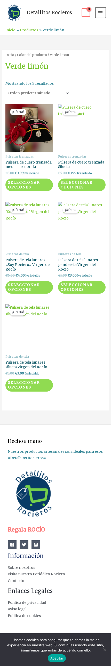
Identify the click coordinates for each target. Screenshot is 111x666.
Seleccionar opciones (24, 184)
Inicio (9, 55)
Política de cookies (24, 616)
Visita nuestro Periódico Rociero (36, 574)
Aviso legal (17, 609)
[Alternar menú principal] (100, 12)
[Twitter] (24, 544)
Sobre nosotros (21, 567)
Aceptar (57, 658)
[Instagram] (35, 544)
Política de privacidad (27, 602)
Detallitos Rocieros (49, 13)
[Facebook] (12, 544)
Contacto (16, 581)
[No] (104, 649)
